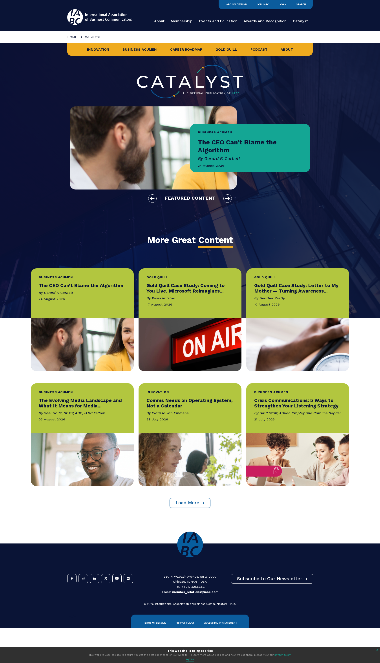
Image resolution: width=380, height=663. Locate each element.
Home (72, 37)
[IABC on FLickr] (128, 578)
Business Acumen (139, 49)
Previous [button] (152, 198)
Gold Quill (226, 49)
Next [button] (227, 198)
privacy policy (282, 655)
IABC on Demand (236, 4)
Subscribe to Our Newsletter (269, 578)
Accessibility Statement (220, 622)
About (159, 21)
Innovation (98, 49)
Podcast (258, 49)
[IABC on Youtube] (117, 578)
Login (282, 4)
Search (301, 4)
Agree (190, 659)
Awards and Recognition (265, 21)
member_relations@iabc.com (195, 592)
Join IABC (263, 4)
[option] (190, 148)
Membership (181, 21)
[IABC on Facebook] (72, 578)
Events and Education (218, 21)
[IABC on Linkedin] (94, 578)
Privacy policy (185, 622)
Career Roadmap (186, 49)
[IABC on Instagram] (83, 578)
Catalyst (300, 21)
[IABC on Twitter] (105, 578)
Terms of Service (154, 622)
